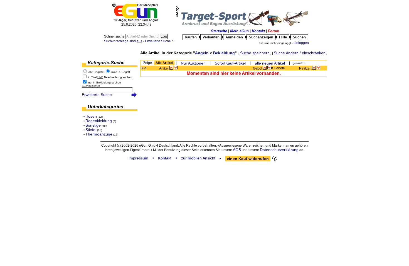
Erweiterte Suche (97, 94)
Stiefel (90, 129)
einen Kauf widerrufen (248, 158)
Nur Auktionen (193, 63)
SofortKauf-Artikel (230, 63)
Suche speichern (255, 53)
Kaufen (191, 37)
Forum (273, 31)
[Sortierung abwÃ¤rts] (176, 68)
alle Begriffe (96, 71)
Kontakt (258, 31)
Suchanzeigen (261, 37)
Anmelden (234, 37)
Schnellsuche (114, 36)
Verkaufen (211, 37)
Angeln (202, 53)
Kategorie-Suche (106, 62)
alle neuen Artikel (270, 63)
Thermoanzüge (98, 134)
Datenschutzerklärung (279, 149)
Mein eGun (239, 31)
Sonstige (93, 125)
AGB (237, 149)
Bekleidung (224, 53)
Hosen (91, 116)
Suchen (299, 37)
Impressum (138, 158)
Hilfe (283, 37)
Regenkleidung (98, 121)
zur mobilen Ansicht (198, 158)
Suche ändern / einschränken (300, 53)
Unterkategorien (105, 106)
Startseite (219, 31)
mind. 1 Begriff (120, 71)
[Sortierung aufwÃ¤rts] (171, 68)
